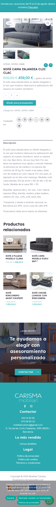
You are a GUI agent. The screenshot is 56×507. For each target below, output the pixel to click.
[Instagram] (31, 406)
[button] (48, 23)
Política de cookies (28, 459)
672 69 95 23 (28, 421)
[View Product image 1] (9, 54)
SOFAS (6, 64)
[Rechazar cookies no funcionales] (52, 493)
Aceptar (10, 498)
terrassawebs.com (34, 479)
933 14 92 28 (28, 418)
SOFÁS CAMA (17, 64)
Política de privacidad (28, 455)
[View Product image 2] (23, 54)
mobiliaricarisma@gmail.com (28, 424)
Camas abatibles (28, 443)
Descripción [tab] (9, 143)
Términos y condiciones (28, 462)
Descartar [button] (33, 7)
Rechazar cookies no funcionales (35, 498)
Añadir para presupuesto (19, 103)
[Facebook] (25, 406)
